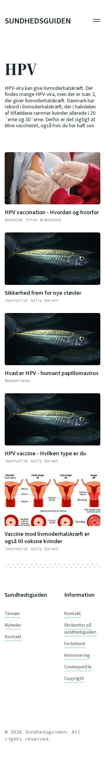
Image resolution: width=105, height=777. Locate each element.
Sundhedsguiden (38, 21)
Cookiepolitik (77, 667)
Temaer (12, 613)
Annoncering (77, 655)
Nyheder (13, 625)
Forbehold (74, 643)
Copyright (74, 678)
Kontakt (13, 637)
